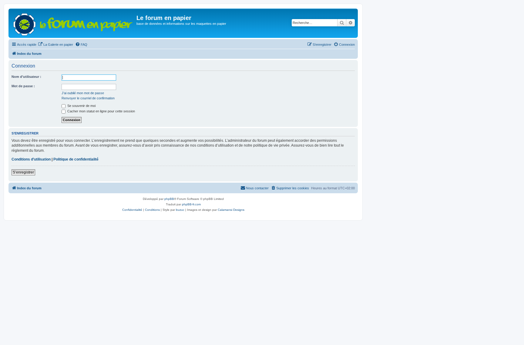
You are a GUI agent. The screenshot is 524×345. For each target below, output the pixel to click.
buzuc (180, 209)
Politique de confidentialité (76, 159)
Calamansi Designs (231, 209)
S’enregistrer (23, 172)
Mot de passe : (23, 86)
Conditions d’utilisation (31, 159)
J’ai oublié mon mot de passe (83, 93)
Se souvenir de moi (81, 106)
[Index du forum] (73, 23)
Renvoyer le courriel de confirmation (88, 98)
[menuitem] (55, 44)
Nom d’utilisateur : (26, 76)
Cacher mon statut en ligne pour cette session (100, 111)
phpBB (169, 199)
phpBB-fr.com (191, 204)
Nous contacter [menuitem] (257, 188)
